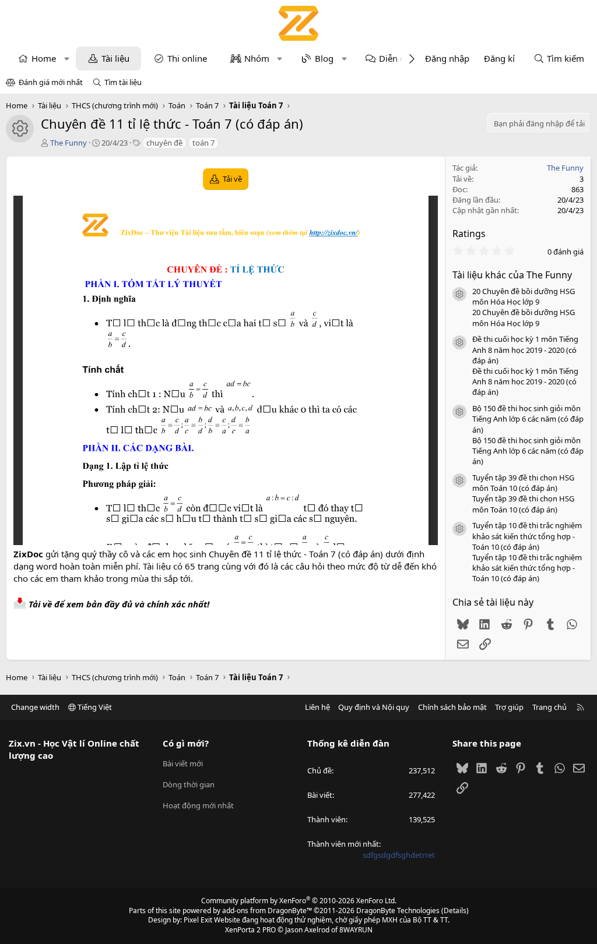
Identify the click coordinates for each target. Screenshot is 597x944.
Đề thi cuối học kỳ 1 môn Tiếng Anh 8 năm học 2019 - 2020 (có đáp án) (525, 349)
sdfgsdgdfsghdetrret (399, 855)
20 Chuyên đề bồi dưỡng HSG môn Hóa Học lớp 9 (523, 296)
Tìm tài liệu (123, 82)
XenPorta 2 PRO (250, 930)
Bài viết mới (183, 763)
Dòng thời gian (189, 784)
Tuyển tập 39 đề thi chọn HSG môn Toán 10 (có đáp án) (523, 482)
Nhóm (256, 58)
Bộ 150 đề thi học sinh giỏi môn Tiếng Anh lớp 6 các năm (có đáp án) (528, 418)
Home (43, 58)
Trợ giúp (509, 707)
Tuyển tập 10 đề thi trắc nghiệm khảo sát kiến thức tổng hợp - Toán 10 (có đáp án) (527, 535)
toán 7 (203, 142)
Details (455, 910)
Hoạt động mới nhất (198, 805)
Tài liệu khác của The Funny (512, 274)
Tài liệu (115, 58)
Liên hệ (317, 707)
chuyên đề (164, 142)
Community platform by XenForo (298, 901)
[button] (67, 58)
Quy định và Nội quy (373, 707)
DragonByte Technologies (398, 910)
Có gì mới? (186, 743)
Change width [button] (35, 707)
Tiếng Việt (94, 707)
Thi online (187, 58)
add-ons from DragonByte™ (267, 910)
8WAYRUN (356, 930)
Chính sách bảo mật (452, 707)
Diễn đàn (397, 58)
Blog (324, 58)
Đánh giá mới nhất (51, 82)
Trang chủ (549, 707)
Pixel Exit (198, 920)
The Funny (68, 142)
